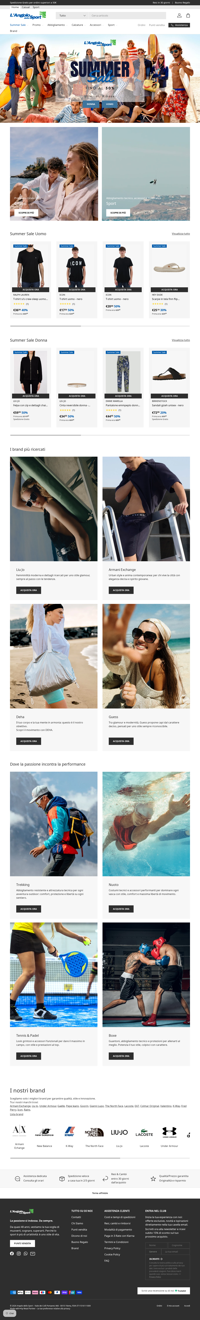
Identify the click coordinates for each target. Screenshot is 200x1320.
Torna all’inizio (100, 1193)
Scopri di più (48, 2)
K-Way (176, 1106)
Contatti (76, 1217)
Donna (91, 104)
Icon (20, 1109)
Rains (27, 1109)
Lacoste (128, 1106)
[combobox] (111, 15)
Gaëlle (61, 1106)
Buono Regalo (182, 2)
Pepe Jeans (72, 1106)
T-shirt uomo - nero (71, 299)
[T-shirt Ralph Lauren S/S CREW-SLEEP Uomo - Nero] (30, 268)
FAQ (106, 1260)
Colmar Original (149, 1106)
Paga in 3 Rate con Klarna (119, 1236)
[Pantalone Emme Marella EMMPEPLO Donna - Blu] (123, 374)
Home (15, 7)
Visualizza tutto (181, 233)
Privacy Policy (112, 1248)
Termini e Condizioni (116, 1242)
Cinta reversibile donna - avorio (74, 405)
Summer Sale (18, 25)
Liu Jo (35, 1106)
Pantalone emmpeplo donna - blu (123, 405)
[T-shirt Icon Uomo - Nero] (77, 268)
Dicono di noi (79, 1236)
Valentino (166, 1106)
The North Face (114, 1106)
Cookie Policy (112, 1254)
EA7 (137, 1106)
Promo (36, 25)
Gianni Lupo (97, 1106)
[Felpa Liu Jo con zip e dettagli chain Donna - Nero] (30, 374)
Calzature (77, 25)
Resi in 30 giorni (161, 2)
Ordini (141, 25)
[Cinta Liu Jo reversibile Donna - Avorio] (77, 374)
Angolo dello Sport (25, 1305)
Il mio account (173, 1305)
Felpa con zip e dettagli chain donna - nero (30, 405)
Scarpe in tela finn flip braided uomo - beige (165, 299)
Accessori (95, 25)
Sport (36, 7)
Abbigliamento (56, 25)
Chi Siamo (77, 1223)
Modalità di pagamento (118, 1229)
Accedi (187, 1305)
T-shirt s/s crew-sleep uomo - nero (30, 299)
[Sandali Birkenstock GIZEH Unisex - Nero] (169, 374)
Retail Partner (29, 1308)
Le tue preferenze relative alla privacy (53, 1308)
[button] (188, 15)
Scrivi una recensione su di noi (158, 1290)
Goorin (84, 1106)
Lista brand (16, 1114)
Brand (13, 31)
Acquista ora (28, 590)
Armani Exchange (20, 1106)
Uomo (109, 104)
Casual (26, 7)
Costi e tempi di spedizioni (119, 1217)
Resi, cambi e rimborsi (117, 1223)
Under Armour (47, 1106)
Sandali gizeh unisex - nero (168, 405)
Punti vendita (157, 25)
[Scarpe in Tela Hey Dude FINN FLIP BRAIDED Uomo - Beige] (169, 268)
